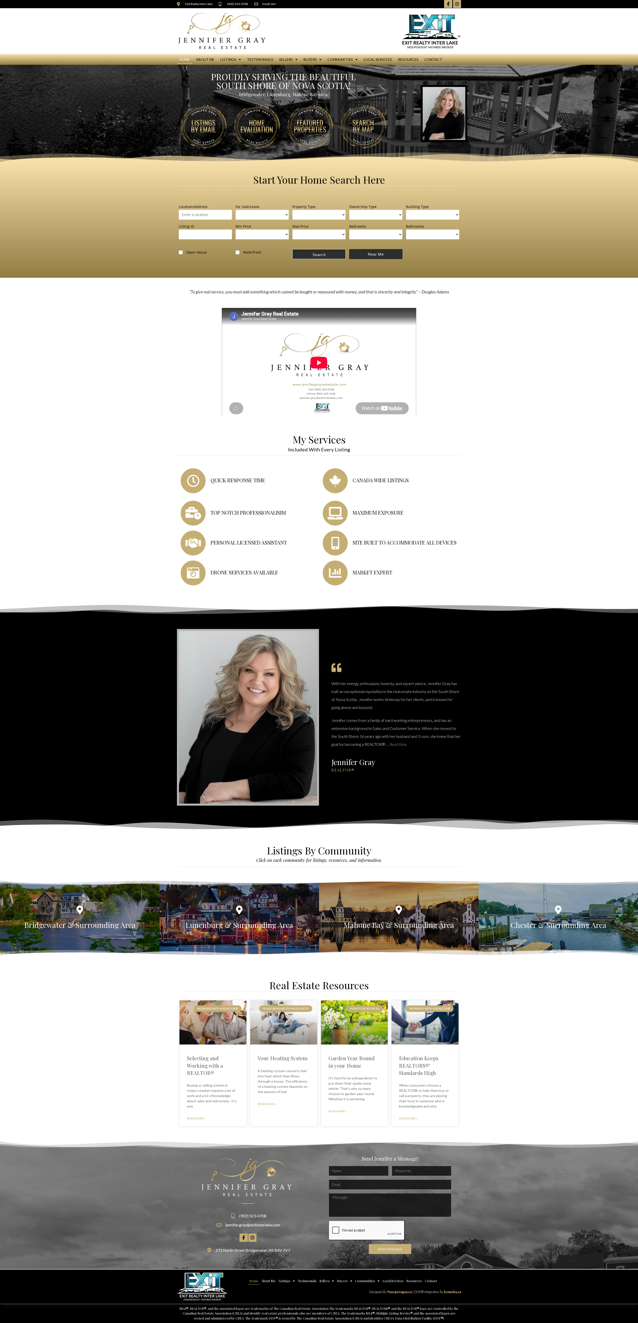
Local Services (378, 59)
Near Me (376, 254)
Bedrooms (357, 226)
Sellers (286, 59)
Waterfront (252, 252)
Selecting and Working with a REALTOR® (205, 1065)
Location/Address (193, 206)
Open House (196, 252)
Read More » (196, 1118)
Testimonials (260, 59)
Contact (433, 59)
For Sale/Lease (247, 206)
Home (184, 59)
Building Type (417, 206)
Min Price (243, 226)
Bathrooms (415, 226)
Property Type (304, 206)
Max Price (300, 226)
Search (319, 255)
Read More (398, 744)
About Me (205, 59)
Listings (228, 59)
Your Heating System (283, 1057)
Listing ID (186, 226)
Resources (408, 59)
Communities (340, 59)
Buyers (310, 59)
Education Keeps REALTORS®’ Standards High (418, 1065)
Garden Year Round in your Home (351, 1061)
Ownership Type (363, 206)
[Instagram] (457, 4)
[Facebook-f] (448, 4)
